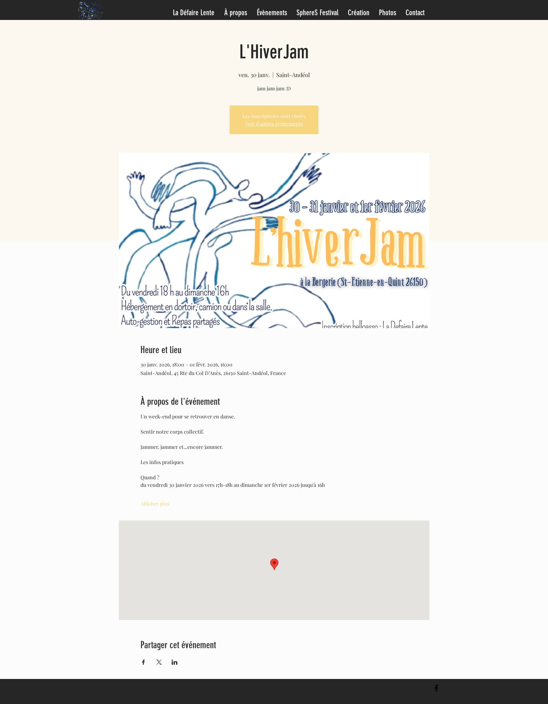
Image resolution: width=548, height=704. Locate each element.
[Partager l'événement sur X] (159, 662)
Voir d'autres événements (274, 123)
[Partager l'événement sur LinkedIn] (175, 662)
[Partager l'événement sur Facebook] (143, 662)
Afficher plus (154, 503)
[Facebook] (436, 688)
